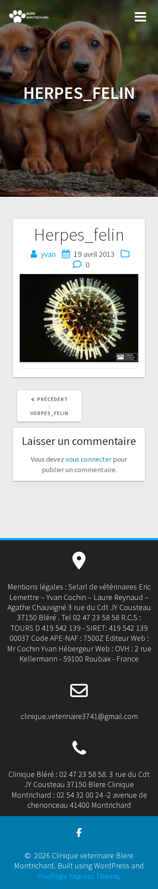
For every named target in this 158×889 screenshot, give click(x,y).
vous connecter (88, 459)
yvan (48, 254)
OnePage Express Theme (78, 876)
